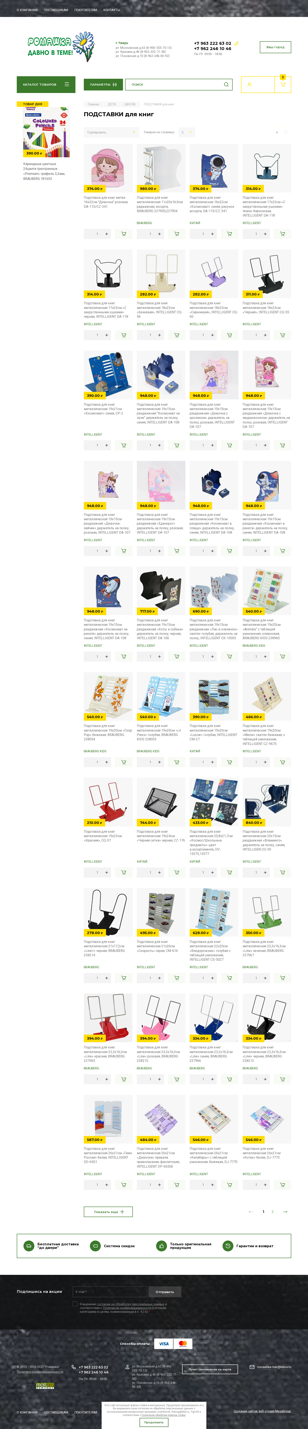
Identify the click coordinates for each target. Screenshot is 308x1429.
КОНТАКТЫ (111, 10)
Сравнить (89, 149)
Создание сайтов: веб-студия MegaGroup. (262, 1411)
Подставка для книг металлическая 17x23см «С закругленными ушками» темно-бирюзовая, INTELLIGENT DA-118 (264, 206)
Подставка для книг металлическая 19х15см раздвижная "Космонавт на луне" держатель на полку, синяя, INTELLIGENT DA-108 (158, 413)
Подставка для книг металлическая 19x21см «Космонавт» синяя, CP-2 (103, 409)
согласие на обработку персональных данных (130, 1304)
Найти (226, 84)
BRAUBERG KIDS (254, 646)
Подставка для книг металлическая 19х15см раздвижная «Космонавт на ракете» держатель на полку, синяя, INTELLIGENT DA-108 (106, 629)
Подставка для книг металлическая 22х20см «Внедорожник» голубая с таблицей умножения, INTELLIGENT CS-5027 (210, 951)
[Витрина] (286, 132)
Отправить (165, 1292)
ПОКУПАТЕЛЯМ (85, 10)
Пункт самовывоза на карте (210, 1369)
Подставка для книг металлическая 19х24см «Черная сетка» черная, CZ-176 (161, 836)
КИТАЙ (195, 223)
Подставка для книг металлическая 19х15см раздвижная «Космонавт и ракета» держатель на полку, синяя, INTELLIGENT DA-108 (265, 523)
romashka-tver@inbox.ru (274, 1367)
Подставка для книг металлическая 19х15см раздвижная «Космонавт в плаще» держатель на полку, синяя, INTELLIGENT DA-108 (212, 523)
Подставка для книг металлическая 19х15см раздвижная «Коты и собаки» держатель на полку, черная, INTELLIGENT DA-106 (160, 629)
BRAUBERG (144, 223)
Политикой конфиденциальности (127, 1308)
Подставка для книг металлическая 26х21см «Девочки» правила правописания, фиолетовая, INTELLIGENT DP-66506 (158, 1157)
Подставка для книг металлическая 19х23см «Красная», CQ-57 (103, 836)
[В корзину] (124, 234)
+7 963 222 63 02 (212, 43)
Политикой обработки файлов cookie (164, 1415)
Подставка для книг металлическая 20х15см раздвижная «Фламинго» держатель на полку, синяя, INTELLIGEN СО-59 (264, 840)
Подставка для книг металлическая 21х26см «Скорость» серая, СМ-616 (157, 946)
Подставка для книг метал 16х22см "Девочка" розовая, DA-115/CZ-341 (106, 202)
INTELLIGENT (252, 223)
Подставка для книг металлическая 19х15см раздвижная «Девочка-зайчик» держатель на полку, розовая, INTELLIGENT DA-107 (107, 523)
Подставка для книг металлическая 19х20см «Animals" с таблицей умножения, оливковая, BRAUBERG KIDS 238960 (262, 629)
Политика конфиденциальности (40, 1372)
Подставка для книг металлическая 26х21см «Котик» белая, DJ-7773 (262, 1153)
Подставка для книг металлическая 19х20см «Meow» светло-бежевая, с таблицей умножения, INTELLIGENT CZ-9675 (264, 735)
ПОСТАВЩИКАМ (56, 10)
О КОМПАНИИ (27, 10)
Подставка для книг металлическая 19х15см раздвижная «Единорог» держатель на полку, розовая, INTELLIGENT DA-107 (160, 523)
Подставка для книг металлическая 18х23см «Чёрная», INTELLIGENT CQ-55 (266, 307)
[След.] (285, 1212)
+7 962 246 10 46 (212, 48)
